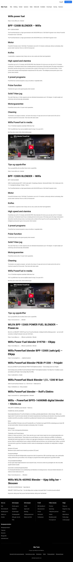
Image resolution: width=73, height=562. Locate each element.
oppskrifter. (34, 168)
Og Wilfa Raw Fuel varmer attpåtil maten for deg (23, 129)
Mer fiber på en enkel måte (14, 132)
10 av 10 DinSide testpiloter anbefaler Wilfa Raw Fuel (21, 126)
